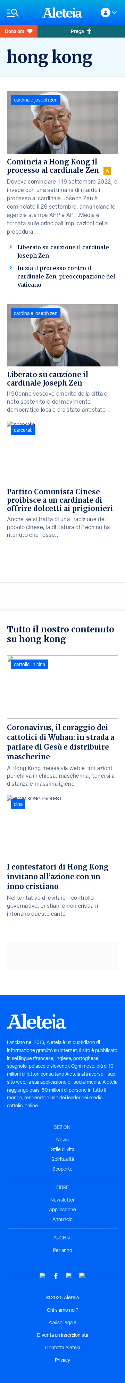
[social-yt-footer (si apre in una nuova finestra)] (43, 1275)
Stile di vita (62, 1149)
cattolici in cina (29, 664)
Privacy (62, 1360)
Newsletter (62, 1200)
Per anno (62, 1250)
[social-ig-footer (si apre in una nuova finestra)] (82, 1275)
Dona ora (14, 31)
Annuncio (62, 1219)
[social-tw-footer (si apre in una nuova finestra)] (69, 1275)
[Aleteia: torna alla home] (62, 12)
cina (18, 804)
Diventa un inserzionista (62, 1335)
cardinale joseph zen (36, 100)
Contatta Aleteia (62, 1347)
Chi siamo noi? (62, 1310)
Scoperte (62, 1169)
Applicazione (62, 1209)
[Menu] (21, 13)
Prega (77, 31)
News (62, 1140)
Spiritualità (62, 1159)
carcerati (23, 430)
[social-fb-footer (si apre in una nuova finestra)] (56, 1275)
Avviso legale (62, 1322)
